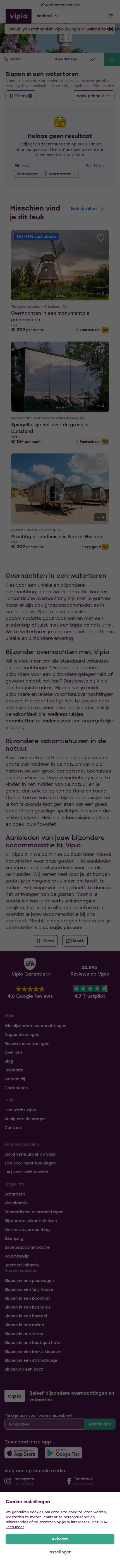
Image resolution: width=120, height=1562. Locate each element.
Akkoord (60, 1539)
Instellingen (60, 1552)
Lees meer (15, 1527)
